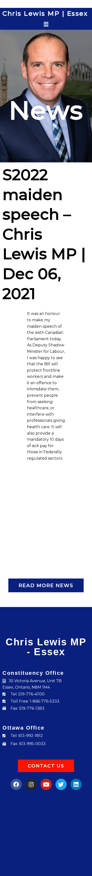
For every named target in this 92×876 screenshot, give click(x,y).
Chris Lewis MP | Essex (45, 13)
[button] (46, 24)
